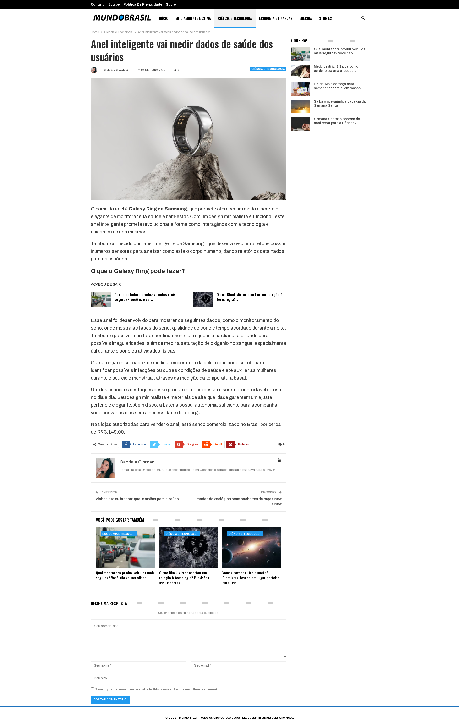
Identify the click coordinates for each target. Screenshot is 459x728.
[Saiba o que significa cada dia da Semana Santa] (300, 106)
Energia (306, 18)
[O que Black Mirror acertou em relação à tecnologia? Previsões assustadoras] (203, 299)
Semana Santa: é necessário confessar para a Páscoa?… (337, 121)
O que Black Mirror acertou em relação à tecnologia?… (250, 297)
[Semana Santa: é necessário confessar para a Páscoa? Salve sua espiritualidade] (300, 124)
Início (163, 18)
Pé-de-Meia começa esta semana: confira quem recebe (337, 86)
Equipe (114, 4)
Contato (98, 4)
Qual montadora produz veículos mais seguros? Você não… (339, 51)
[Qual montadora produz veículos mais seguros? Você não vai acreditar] (101, 299)
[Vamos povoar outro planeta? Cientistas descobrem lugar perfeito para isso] (251, 547)
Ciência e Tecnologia (235, 18)
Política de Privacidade (142, 4)
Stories (325, 18)
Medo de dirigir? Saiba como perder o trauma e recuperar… (337, 68)
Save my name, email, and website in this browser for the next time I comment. (156, 689)
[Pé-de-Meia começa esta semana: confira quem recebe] (300, 89)
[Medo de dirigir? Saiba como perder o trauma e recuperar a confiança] (300, 71)
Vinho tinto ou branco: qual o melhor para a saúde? (138, 499)
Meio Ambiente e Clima (193, 18)
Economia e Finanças (275, 18)
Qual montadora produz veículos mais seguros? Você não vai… (145, 297)
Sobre (171, 4)
